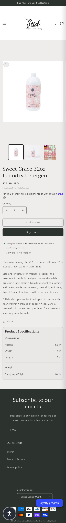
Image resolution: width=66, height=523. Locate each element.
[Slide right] (62, 153)
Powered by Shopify (50, 521)
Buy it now (33, 232)
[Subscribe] (55, 430)
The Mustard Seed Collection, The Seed (28, 521)
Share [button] (9, 321)
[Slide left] (3, 153)
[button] (4, 23)
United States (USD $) (31, 497)
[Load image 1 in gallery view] (16, 152)
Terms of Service (16, 459)
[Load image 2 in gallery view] (32, 152)
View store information (18, 252)
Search (11, 451)
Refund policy (14, 467)
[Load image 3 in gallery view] (50, 152)
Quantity (7, 203)
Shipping (6, 188)
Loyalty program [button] (50, 502)
